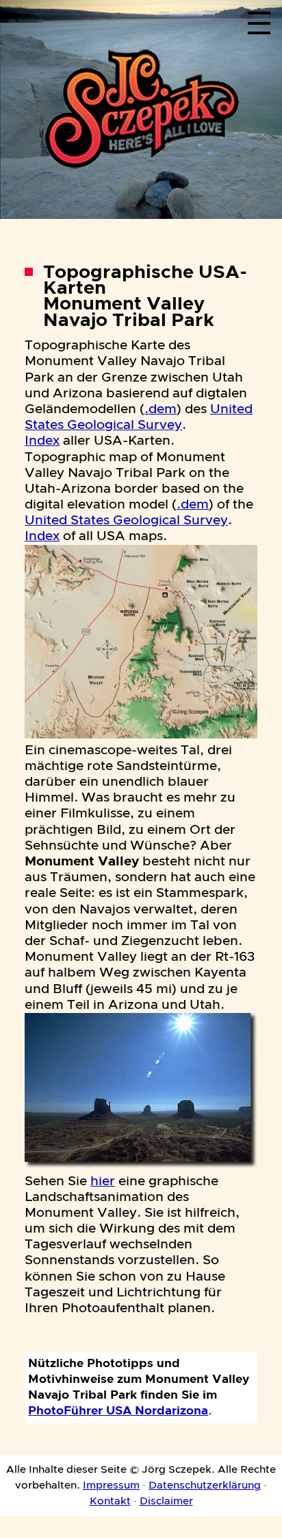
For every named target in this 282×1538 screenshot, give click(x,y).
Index (42, 440)
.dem (160, 409)
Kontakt (110, 1501)
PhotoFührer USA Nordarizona (118, 1411)
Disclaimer (166, 1501)
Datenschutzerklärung (205, 1485)
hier (102, 1181)
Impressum (111, 1485)
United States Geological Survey (126, 520)
